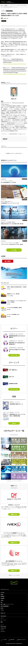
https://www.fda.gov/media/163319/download (14, 74)
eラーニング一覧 (14, 389)
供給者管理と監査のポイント (16, 404)
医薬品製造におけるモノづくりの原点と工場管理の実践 (17, 415)
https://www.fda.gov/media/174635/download (14, 64)
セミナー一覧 (14, 355)
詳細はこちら (14, 514)
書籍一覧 (14, 423)
